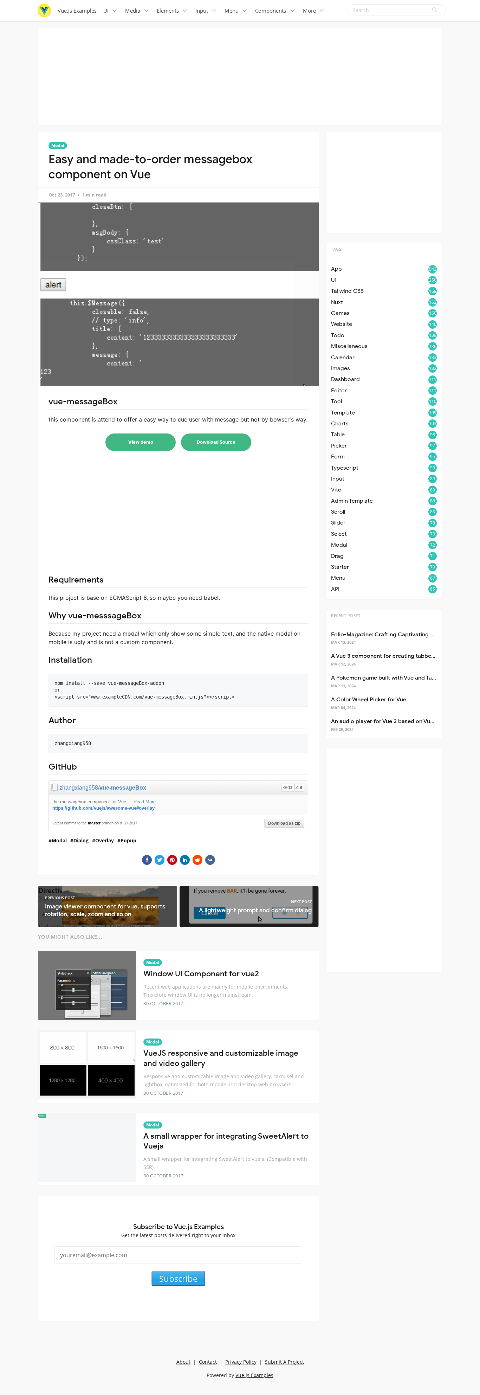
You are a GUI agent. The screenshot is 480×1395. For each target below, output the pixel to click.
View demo (140, 442)
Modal (57, 145)
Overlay (104, 840)
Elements (168, 10)
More (309, 10)
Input (201, 10)
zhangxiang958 (78, 788)
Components (270, 10)
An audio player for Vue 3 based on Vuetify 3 (389, 721)
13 (290, 787)
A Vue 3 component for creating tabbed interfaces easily (405, 656)
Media (132, 10)
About (183, 1361)
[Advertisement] (240, 76)
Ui (106, 10)
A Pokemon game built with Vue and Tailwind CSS (395, 677)
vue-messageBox (122, 788)
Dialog (81, 840)
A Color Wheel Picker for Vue (368, 699)
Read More (145, 801)
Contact (208, 1361)
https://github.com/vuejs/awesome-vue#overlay (103, 808)
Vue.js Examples (77, 10)
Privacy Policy (241, 1361)
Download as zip (284, 823)
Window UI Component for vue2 (201, 973)
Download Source (216, 442)
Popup (128, 840)
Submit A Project (284, 1361)
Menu (232, 10)
